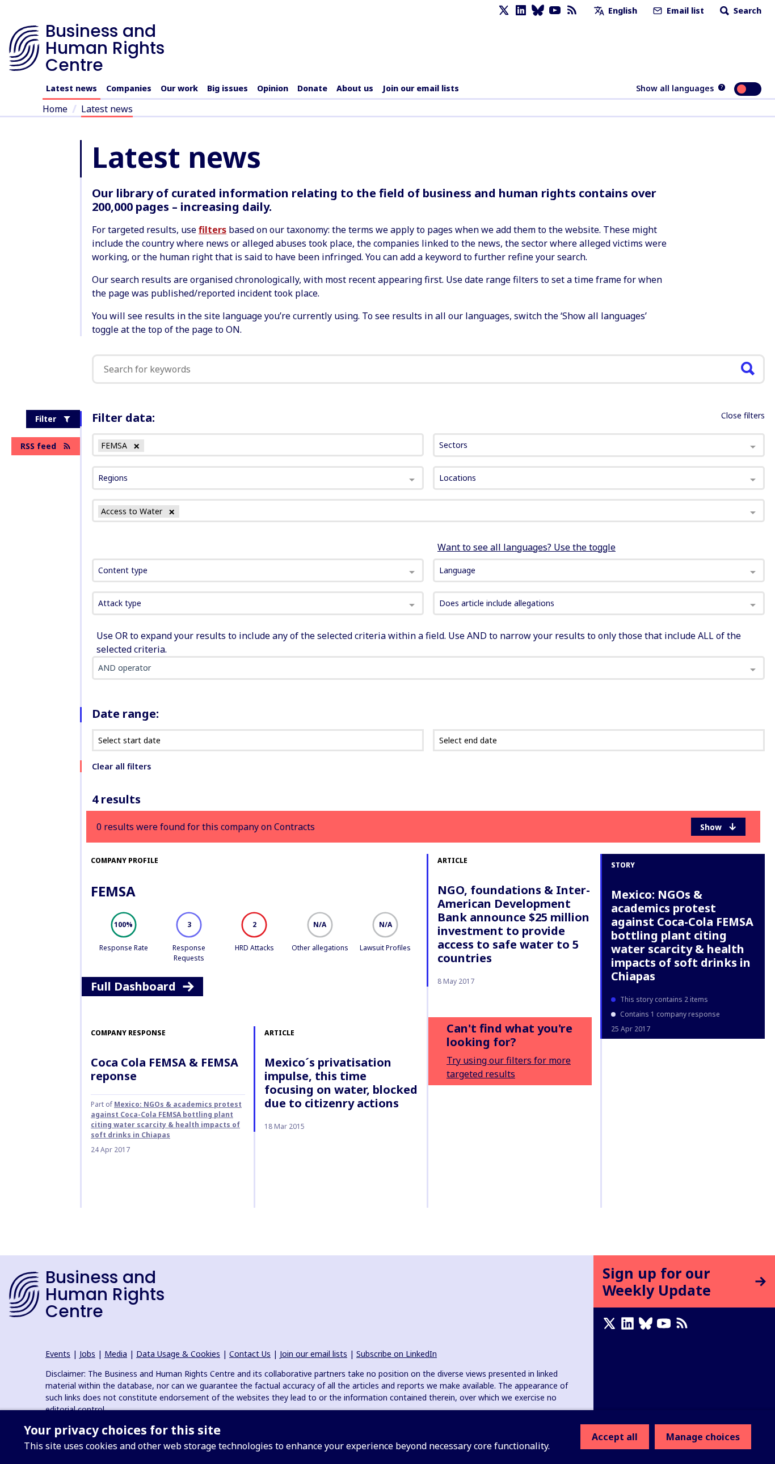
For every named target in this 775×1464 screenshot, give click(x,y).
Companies (128, 88)
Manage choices (703, 1437)
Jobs (87, 1353)
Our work (179, 88)
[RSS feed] (572, 10)
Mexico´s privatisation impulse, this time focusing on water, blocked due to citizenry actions (341, 1083)
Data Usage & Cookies (178, 1353)
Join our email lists (420, 88)
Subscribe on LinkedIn (396, 1353)
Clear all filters (121, 766)
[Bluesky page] (538, 10)
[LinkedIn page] (521, 10)
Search (746, 10)
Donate (312, 88)
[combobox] (258, 570)
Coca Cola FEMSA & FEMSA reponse (164, 1069)
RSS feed (38, 446)
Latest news (71, 88)
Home (55, 109)
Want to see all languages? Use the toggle (526, 547)
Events (57, 1353)
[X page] (504, 10)
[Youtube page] (555, 10)
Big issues (227, 88)
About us (354, 88)
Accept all (615, 1437)
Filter (45, 418)
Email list (684, 10)
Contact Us (250, 1353)
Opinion (272, 88)
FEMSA (113, 891)
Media (115, 1353)
